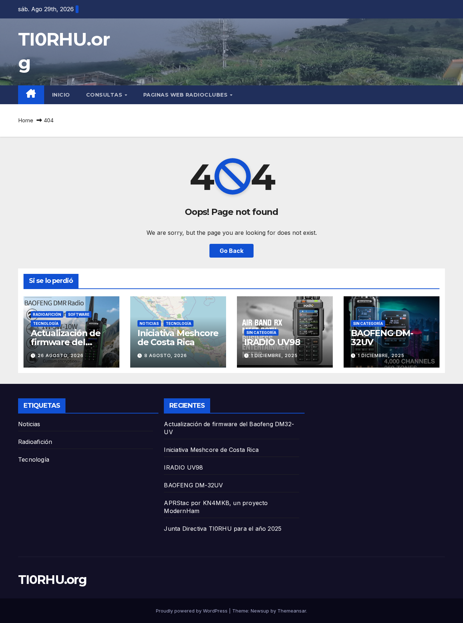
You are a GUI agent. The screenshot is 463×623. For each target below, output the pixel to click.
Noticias (149, 323)
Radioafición (47, 314)
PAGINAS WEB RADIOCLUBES (186, 95)
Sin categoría (261, 332)
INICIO (61, 95)
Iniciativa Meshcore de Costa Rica (177, 337)
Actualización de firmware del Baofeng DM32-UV (70, 342)
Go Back (231, 250)
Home (25, 120)
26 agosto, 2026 (61, 355)
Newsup (260, 611)
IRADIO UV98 (272, 342)
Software (78, 314)
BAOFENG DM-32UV (382, 337)
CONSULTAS (105, 95)
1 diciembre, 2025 (274, 355)
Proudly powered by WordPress (192, 611)
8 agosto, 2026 (165, 355)
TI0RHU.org (52, 579)
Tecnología (46, 323)
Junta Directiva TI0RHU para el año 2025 (222, 528)
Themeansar (291, 611)
